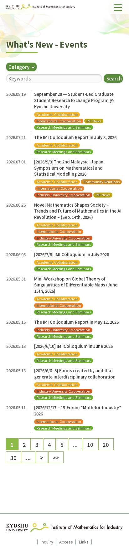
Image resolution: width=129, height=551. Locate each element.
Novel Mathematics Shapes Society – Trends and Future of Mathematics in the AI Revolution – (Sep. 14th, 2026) (77, 211)
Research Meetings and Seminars (64, 127)
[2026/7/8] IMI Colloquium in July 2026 (71, 254)
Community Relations (101, 181)
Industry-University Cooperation (63, 195)
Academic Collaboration (57, 114)
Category (18, 67)
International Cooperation (59, 121)
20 (106, 444)
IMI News (94, 121)
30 (13, 457)
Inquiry (46, 541)
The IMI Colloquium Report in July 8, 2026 (75, 137)
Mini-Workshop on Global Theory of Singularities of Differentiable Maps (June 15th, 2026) (75, 285)
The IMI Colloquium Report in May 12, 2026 (76, 322)
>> (56, 457)
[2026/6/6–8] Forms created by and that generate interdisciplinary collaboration (75, 374)
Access (66, 541)
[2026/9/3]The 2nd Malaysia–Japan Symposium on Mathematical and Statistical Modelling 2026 (68, 168)
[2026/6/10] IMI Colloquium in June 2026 (73, 346)
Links (84, 541)
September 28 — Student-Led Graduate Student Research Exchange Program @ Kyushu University (74, 100)
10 (90, 444)
